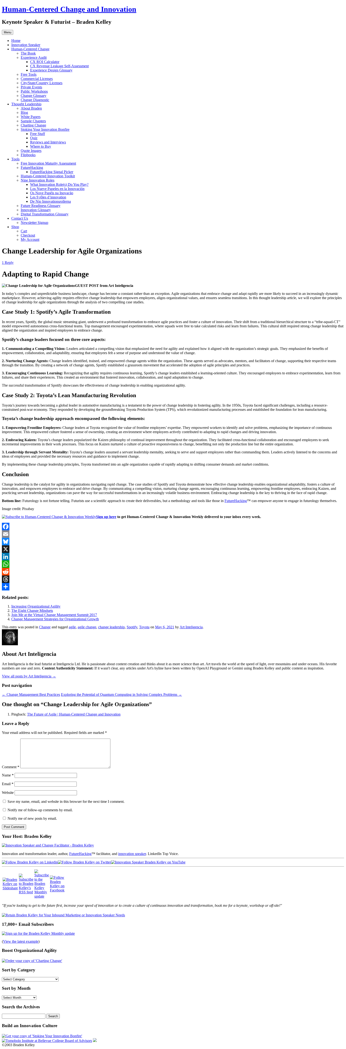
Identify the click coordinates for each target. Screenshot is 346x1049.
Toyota (144, 627)
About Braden (31, 108)
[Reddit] (173, 571)
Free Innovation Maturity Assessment (48, 163)
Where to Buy (40, 146)
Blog (24, 113)
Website (8, 793)
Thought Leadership (26, 104)
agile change (87, 627)
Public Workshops (34, 91)
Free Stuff (37, 134)
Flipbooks (28, 155)
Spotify (132, 627)
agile (72, 627)
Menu (7, 32)
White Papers (30, 117)
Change (45, 627)
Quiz (33, 138)
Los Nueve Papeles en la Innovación (57, 189)
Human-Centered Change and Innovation (69, 9)
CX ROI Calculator (44, 62)
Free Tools (28, 74)
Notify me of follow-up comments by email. (40, 810)
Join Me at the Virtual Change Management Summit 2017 (54, 615)
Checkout (28, 235)
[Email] (173, 534)
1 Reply (8, 263)
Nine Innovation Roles (37, 180)
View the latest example (20, 941)
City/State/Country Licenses (41, 83)
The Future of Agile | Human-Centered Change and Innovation (74, 714)
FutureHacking (32, 168)
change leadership (111, 627)
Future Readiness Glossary (40, 206)
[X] (173, 549)
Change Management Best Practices (31, 695)
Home (15, 41)
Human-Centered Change (30, 49)
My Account (30, 239)
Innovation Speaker (25, 45)
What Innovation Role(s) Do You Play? (59, 184)
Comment (10, 767)
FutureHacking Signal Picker (51, 172)
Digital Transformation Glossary (44, 214)
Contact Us (19, 218)
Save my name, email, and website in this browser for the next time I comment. (66, 802)
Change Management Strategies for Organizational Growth (55, 619)
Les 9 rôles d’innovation (48, 197)
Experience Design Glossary (51, 70)
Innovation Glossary (36, 210)
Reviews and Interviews (48, 142)
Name (8, 775)
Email (7, 784)
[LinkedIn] (173, 556)
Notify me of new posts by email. (32, 818)
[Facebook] (173, 526)
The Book (28, 53)
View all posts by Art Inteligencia (29, 676)
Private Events (31, 87)
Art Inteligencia (191, 627)
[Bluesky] (173, 541)
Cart (24, 231)
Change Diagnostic (35, 100)
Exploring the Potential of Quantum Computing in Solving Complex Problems (121, 695)
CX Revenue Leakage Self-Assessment (59, 66)
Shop (15, 227)
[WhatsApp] (173, 564)
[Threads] (173, 579)
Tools (15, 159)
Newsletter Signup (34, 223)
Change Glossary (33, 96)
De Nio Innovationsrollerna (50, 201)
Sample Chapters (33, 121)
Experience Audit (34, 57)
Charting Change (33, 125)
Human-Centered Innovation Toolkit (48, 176)
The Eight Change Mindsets (32, 611)
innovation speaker (132, 854)
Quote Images (31, 151)
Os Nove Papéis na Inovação (51, 193)
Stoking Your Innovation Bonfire (45, 129)
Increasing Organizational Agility (35, 606)
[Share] (173, 586)
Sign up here (106, 517)
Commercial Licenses (37, 79)
